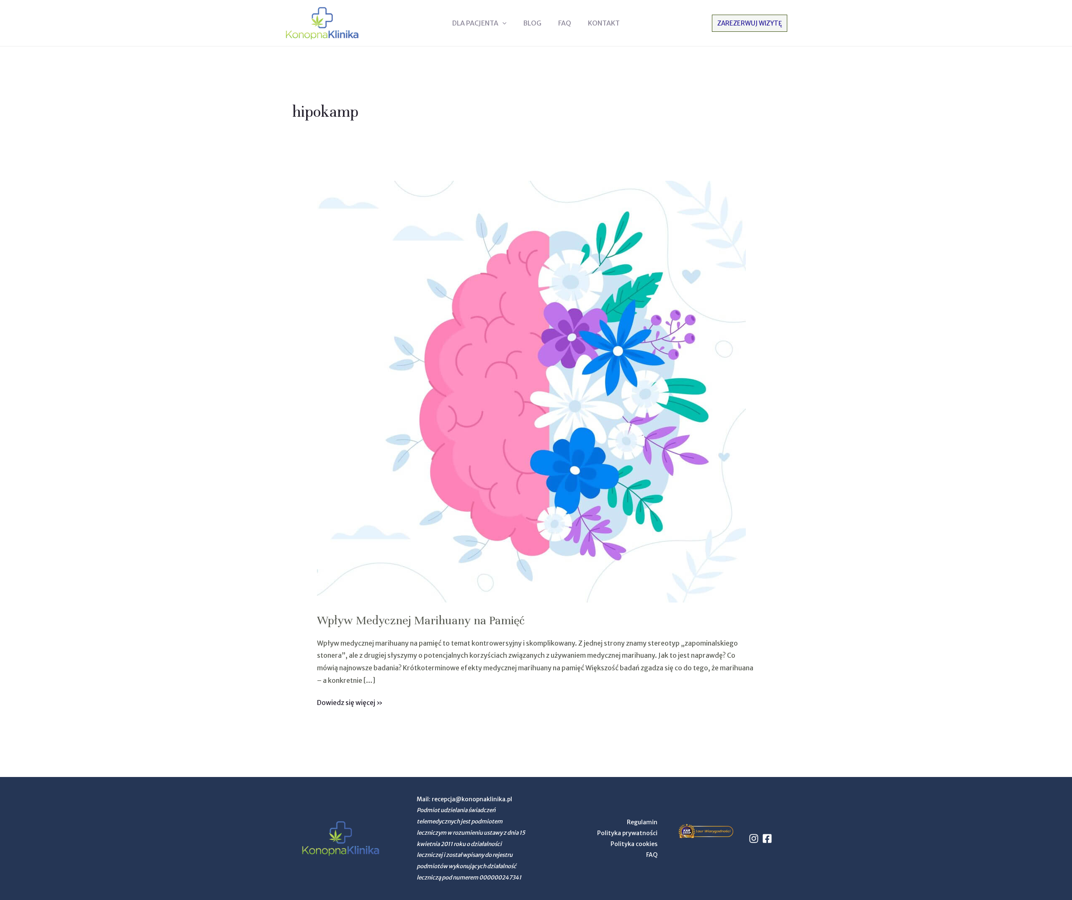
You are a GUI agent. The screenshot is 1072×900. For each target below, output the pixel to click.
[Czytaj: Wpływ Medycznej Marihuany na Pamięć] (531, 391)
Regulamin (642, 822)
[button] (502, 23)
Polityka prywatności (627, 833)
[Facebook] (767, 838)
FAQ (564, 23)
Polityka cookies (634, 844)
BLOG (532, 23)
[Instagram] (753, 838)
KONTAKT (604, 23)
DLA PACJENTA (475, 23)
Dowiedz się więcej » (350, 702)
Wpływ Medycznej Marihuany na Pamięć (421, 620)
